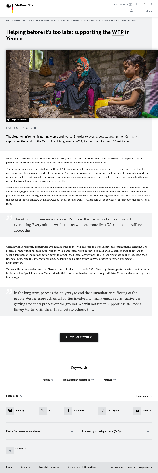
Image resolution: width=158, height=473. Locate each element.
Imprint (9, 467)
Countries (64, 20)
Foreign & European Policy (43, 20)
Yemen (76, 20)
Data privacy (26, 467)
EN (144, 4)
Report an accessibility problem (81, 467)
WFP (125, 20)
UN (128, 304)
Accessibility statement (49, 467)
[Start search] (130, 9)
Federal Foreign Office (17, 20)
